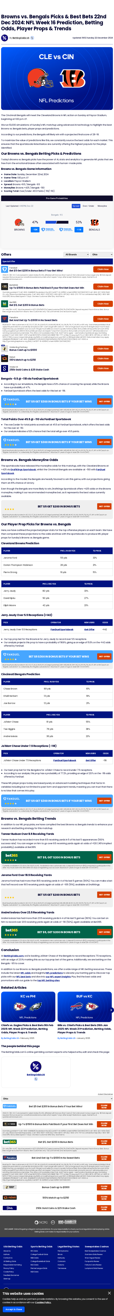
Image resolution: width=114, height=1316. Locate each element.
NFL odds (26, 973)
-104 (35, 229)
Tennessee (62, 1268)
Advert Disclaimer (105, 1094)
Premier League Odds (39, 1268)
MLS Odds (34, 1265)
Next (111, 1010)
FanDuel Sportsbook (62, 629)
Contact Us (7, 1258)
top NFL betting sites (48, 980)
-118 (78, 229)
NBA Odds (35, 1258)
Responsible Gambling (12, 1265)
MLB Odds (34, 1272)
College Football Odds (39, 1254)
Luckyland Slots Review (94, 1268)
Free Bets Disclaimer (11, 1275)
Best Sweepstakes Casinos (95, 1251)
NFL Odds (34, 1251)
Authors (6, 1254)
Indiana (61, 1265)
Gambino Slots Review (93, 1254)
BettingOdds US (21, 37)
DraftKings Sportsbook (23, 469)
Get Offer (89, 629)
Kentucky (61, 1258)
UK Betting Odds (9, 1261)
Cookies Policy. (43, 1302)
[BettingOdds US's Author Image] (35, 1066)
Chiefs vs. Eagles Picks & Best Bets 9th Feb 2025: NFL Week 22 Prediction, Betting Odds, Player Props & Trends (27, 1028)
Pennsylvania (63, 1251)
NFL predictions (54, 973)
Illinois (60, 1254)
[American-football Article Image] (28, 1007)
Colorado (61, 1261)
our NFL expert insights (58, 976)
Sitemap (6, 1279)
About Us (6, 1251)
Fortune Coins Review (93, 1265)
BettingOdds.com (14, 955)
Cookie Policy (8, 1272)
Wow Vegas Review (92, 1258)
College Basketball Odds (40, 1261)
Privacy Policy (8, 1268)
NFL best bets (23, 976)
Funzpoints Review (92, 1261)
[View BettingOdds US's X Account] (32, 38)
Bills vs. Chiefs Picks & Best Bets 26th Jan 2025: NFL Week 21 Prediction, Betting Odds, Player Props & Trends (84, 1028)
